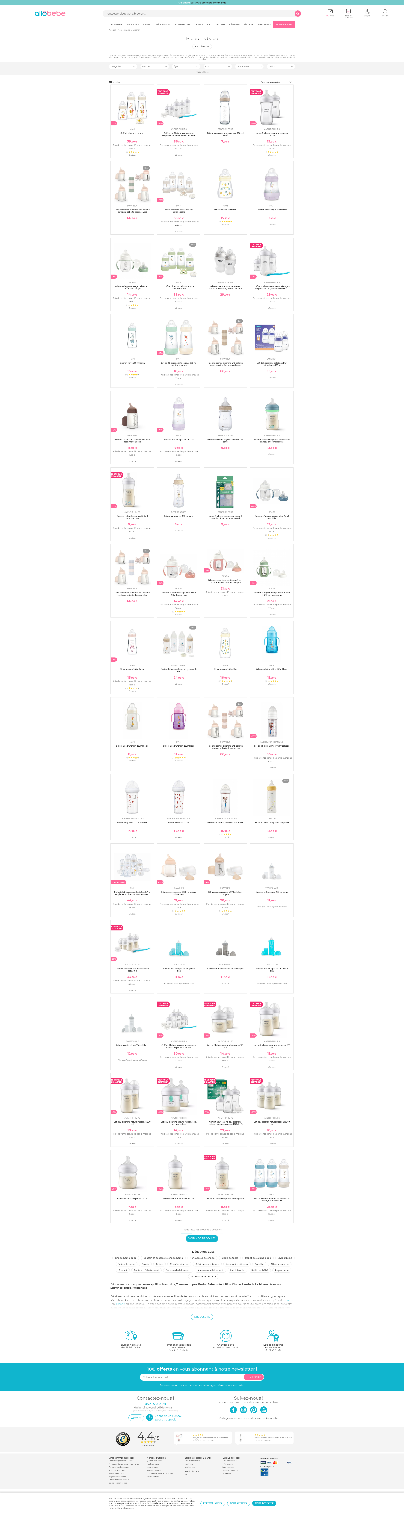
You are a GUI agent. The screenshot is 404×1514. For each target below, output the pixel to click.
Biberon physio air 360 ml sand (178, 516)
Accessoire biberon (237, 1264)
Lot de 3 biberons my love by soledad (271, 746)
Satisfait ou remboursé (118, 1483)
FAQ (186, 1474)
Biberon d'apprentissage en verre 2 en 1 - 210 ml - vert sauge (272, 593)
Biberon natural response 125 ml (132, 1198)
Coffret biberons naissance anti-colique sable (179, 211)
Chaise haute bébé (126, 1258)
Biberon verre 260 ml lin (225, 669)
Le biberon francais (268, 1284)
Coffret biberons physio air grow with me (178, 670)
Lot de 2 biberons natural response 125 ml (225, 1046)
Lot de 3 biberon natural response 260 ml (272, 1123)
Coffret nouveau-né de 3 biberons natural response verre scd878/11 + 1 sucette (225, 1124)
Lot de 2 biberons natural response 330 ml (132, 1123)
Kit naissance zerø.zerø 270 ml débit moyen (225, 893)
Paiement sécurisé (269, 1458)
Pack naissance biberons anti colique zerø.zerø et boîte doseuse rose (225, 747)
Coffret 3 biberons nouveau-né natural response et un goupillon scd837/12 (272, 287)
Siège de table (230, 1258)
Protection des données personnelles (124, 1464)
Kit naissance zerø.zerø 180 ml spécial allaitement (178, 893)
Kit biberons (202, 46)
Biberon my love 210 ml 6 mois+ (132, 822)
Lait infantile (237, 1270)
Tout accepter (264, 1503)
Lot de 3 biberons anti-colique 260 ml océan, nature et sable (271, 1199)
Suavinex (116, 1287)
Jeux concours (228, 1467)
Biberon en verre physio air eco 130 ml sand (225, 440)
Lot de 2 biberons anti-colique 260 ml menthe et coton (178, 364)
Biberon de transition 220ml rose (178, 746)
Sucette (259, 1264)
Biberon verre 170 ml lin (225, 210)
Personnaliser (212, 1503)
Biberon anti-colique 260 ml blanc (272, 892)
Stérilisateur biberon (207, 1264)
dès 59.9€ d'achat (131, 1346)
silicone (120, 1303)
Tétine (159, 1264)
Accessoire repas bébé (204, 1276)
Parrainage (227, 1473)
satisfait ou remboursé (225, 1346)
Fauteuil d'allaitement (146, 1270)
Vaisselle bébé (127, 1264)
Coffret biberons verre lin (132, 133)
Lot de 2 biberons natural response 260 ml (271, 1046)
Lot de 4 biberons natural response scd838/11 (132, 969)
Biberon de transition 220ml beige (132, 746)
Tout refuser (238, 1503)
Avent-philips (152, 1284)
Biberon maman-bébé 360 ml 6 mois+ (225, 822)
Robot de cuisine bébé (258, 1258)
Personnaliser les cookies (119, 1467)
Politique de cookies (117, 1470)
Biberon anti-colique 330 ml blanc (132, 1045)
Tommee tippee (186, 1284)
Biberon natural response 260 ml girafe (225, 1198)
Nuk (172, 1284)
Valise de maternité (230, 1470)
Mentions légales (153, 1470)
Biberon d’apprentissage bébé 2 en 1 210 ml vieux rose (179, 593)
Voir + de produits (202, 1238)
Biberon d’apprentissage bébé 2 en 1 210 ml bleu (272, 517)
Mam (165, 1284)
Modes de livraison (116, 1473)
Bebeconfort (216, 1284)
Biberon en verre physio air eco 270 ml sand (225, 134)
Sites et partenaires (192, 1461)
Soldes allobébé (153, 1477)
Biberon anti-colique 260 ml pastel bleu (179, 969)
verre (290, 1300)
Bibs (228, 1284)
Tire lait (123, 1270)
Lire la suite (202, 1316)
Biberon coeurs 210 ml (178, 822)
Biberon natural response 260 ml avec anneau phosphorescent (272, 440)
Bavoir (145, 1264)
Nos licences (190, 1467)
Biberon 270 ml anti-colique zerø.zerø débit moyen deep (132, 440)
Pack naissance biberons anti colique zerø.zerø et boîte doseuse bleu (132, 593)
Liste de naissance (230, 1461)
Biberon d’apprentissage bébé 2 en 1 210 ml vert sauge (132, 287)
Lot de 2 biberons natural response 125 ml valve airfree (179, 1123)
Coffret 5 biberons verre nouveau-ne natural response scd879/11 (178, 1046)
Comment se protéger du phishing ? (161, 1473)
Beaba (202, 1284)
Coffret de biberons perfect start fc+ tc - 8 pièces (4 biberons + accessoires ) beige (132, 894)
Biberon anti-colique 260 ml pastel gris (225, 968)
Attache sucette (280, 1264)
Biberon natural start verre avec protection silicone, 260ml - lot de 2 (225, 287)
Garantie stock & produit (119, 1480)
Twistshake (139, 1287)
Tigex (127, 1287)
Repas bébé (282, 1270)
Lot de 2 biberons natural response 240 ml (271, 134)
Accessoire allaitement (210, 1270)
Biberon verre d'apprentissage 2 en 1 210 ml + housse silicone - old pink (225, 581)
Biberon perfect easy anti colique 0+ (272, 822)
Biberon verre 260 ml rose (132, 669)
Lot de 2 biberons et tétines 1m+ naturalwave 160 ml (272, 364)
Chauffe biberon (179, 1264)
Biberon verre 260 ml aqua (132, 363)
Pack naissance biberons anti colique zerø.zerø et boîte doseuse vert (132, 211)
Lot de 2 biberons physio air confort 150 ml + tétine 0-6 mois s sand (225, 517)
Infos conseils (228, 1464)
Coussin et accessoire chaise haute (163, 1258)
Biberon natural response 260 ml (178, 1198)
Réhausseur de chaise (202, 1258)
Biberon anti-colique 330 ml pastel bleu (272, 969)
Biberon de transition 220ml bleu (271, 669)
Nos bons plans (153, 1464)
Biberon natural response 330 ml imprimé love (132, 517)
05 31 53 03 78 (273, 1350)
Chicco (236, 1284)
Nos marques (152, 1467)
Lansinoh (248, 1284)
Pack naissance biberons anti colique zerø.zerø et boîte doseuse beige (225, 364)
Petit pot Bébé (259, 1270)
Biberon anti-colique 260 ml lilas (179, 439)
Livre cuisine (285, 1258)
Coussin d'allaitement (178, 1270)
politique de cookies (124, 1508)
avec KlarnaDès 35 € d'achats (178, 1347)
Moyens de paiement (117, 1477)
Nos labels (189, 1464)
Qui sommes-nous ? (155, 1461)
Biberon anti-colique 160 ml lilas (272, 210)
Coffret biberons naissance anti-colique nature (179, 287)
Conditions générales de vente (121, 1461)
